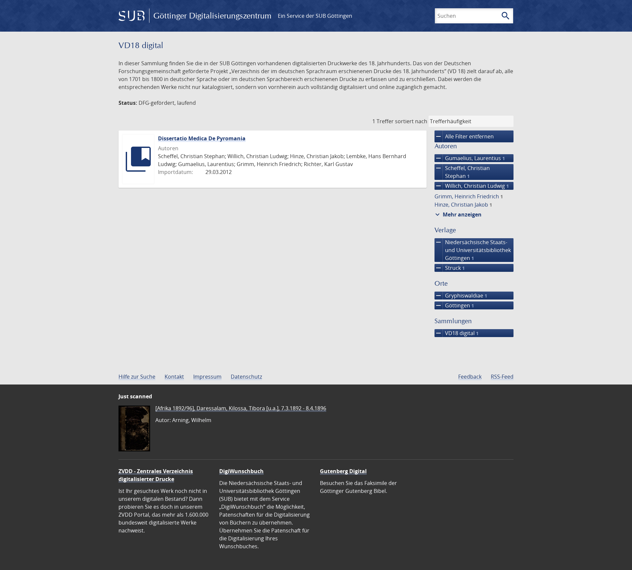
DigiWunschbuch (241, 471)
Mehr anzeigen (458, 214)
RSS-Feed (502, 376)
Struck (449, 268)
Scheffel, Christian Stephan (462, 172)
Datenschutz (246, 376)
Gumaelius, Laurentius (469, 158)
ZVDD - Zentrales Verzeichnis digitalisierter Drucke (155, 475)
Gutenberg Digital (343, 471)
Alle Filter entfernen (464, 136)
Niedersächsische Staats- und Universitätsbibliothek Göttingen (472, 250)
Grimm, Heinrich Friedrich (468, 196)
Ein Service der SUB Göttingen (315, 15)
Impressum (207, 376)
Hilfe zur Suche (136, 376)
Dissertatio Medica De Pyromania (202, 138)
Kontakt (174, 376)
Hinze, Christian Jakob (463, 204)
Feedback (470, 376)
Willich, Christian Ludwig (471, 186)
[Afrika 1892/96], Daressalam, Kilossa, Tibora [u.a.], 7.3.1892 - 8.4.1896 (240, 408)
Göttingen (454, 305)
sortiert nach (411, 121)
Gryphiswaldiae (460, 295)
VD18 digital (456, 333)
